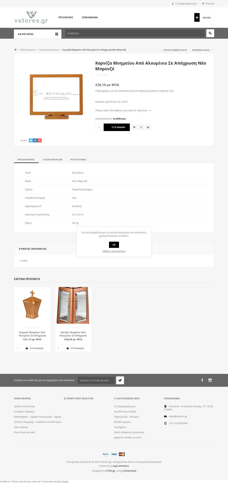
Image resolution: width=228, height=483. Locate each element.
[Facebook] (202, 380)
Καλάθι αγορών (122, 421)
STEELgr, (111, 470)
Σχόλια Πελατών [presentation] (52, 159)
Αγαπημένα (120, 427)
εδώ (171, 90)
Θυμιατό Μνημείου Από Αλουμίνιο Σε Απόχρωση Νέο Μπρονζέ (32, 335)
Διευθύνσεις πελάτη (125, 411)
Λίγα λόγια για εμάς (24, 432)
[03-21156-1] (32, 305)
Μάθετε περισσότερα (114, 251)
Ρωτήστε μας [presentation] (78, 159)
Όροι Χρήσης (21, 427)
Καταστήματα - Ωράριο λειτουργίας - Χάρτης (37, 416)
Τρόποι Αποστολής (24, 406)
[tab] (26, 159)
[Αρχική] (15, 49)
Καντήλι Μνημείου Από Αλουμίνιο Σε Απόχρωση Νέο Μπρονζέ (73, 335)
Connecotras (129, 470)
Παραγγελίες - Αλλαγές (126, 416)
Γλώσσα (209, 3)
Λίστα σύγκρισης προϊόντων (129, 432)
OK (114, 244)
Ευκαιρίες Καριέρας (24, 411)
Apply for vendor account (127, 437)
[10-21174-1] (73, 305)
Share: (24, 140)
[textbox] (135, 33)
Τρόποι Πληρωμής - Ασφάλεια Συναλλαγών (37, 421)
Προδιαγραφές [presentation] (26, 159)
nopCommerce (121, 465)
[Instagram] (210, 380)
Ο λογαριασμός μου (186, 3)
